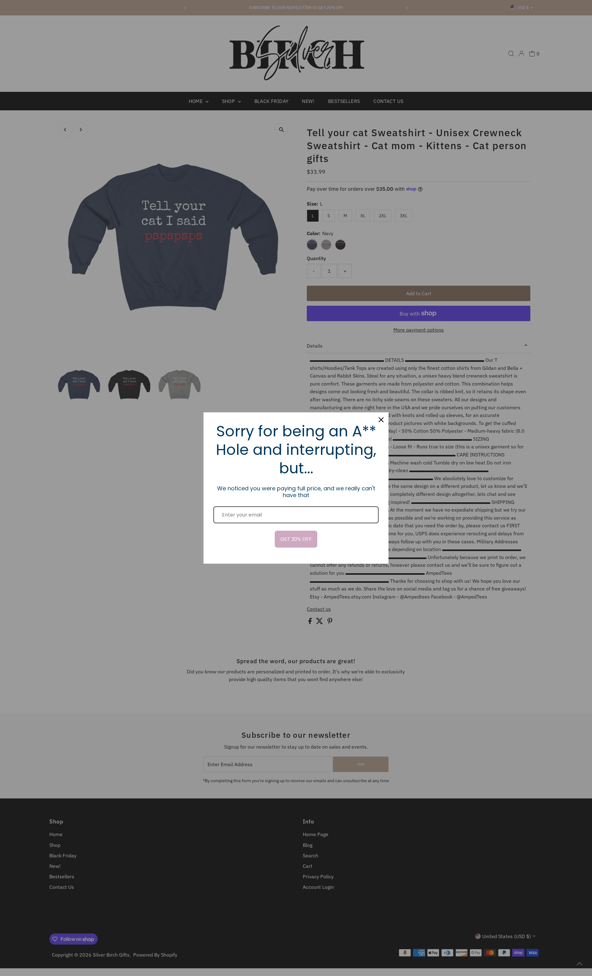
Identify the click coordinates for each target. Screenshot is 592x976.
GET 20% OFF (296, 539)
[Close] (381, 419)
